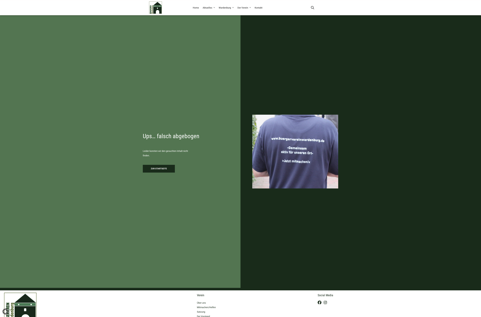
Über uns (201, 302)
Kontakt (258, 7)
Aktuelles (207, 7)
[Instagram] (325, 302)
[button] (313, 8)
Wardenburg (225, 7)
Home (196, 7)
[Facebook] (319, 302)
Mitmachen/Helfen (206, 307)
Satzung (201, 311)
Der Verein (242, 7)
